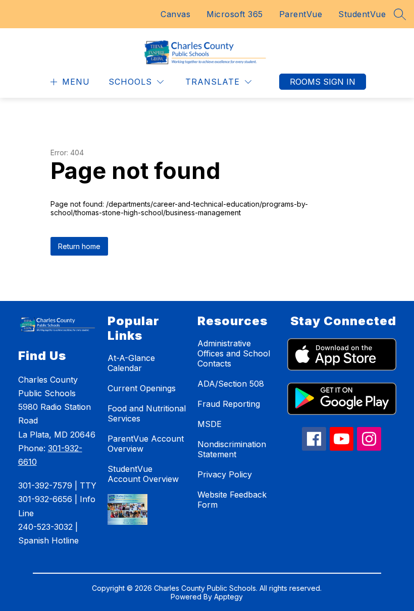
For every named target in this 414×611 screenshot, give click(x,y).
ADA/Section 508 (230, 384)
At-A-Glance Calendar (131, 363)
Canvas (175, 14)
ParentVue (301, 14)
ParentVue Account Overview (146, 444)
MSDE (209, 424)
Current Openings (142, 388)
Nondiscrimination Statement (231, 449)
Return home (79, 246)
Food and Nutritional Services (147, 413)
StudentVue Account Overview (143, 474)
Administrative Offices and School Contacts (233, 353)
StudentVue (362, 14)
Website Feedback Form (232, 500)
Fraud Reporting (228, 404)
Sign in (339, 82)
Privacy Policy (224, 474)
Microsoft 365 (234, 14)
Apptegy (228, 596)
